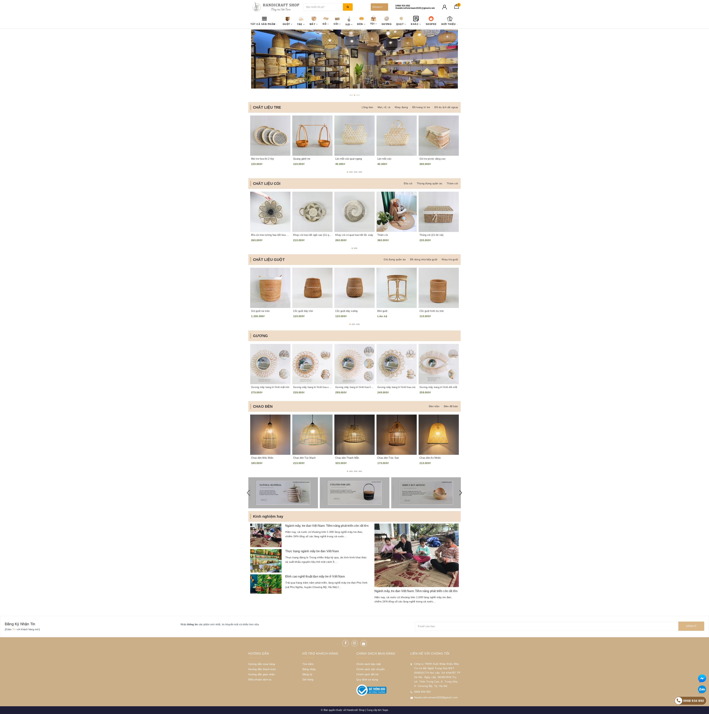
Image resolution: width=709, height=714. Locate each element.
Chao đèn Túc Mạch (304, 457)
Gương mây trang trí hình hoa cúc (396, 387)
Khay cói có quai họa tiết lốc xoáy (354, 235)
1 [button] (351, 95)
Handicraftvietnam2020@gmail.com (436, 697)
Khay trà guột (450, 259)
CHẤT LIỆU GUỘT (269, 260)
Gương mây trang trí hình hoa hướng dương (354, 387)
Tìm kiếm (308, 664)
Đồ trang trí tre (421, 107)
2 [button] (356, 95)
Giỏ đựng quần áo (395, 259)
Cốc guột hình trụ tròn (431, 311)
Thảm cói (452, 183)
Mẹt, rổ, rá (384, 107)
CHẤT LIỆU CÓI (267, 184)
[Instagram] (354, 643)
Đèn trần (434, 406)
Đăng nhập (309, 669)
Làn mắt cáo (384, 158)
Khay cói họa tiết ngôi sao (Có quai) (312, 235)
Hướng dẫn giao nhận (261, 674)
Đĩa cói (408, 183)
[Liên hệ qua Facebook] (702, 678)
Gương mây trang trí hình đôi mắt (438, 387)
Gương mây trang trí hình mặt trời (270, 387)
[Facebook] (345, 643)
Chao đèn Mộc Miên (262, 457)
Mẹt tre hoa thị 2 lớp (262, 158)
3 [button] (359, 95)
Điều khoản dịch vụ (260, 679)
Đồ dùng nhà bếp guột (423, 259)
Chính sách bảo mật (368, 664)
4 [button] (360, 172)
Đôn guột (382, 311)
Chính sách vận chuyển (370, 669)
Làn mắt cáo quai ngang (348, 158)
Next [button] (460, 493)
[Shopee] (363, 643)
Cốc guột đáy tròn (303, 311)
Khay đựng (401, 107)
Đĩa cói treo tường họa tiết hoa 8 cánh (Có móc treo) (270, 235)
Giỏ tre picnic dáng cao (432, 158)
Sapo (385, 710)
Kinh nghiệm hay (268, 516)
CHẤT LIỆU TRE (267, 107)
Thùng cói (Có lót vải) (431, 235)
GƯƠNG (260, 336)
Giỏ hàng (308, 679)
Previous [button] (248, 493)
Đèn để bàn (451, 406)
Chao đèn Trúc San (388, 457)
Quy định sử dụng (367, 679)
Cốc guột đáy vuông (346, 311)
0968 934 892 (422, 691)
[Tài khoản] (444, 7)
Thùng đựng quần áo (429, 183)
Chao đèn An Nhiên (430, 457)
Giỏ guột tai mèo (260, 311)
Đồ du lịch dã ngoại (446, 107)
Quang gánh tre (301, 158)
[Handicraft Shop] (275, 7)
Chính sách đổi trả (367, 674)
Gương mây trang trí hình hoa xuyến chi (312, 387)
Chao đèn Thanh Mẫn (347, 457)
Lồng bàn (367, 107)
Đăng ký (691, 626)
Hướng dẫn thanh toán (262, 669)
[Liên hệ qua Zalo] (702, 689)
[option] (354, 59)
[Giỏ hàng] (456, 8)
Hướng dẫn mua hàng (261, 664)
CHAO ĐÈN (263, 406)
